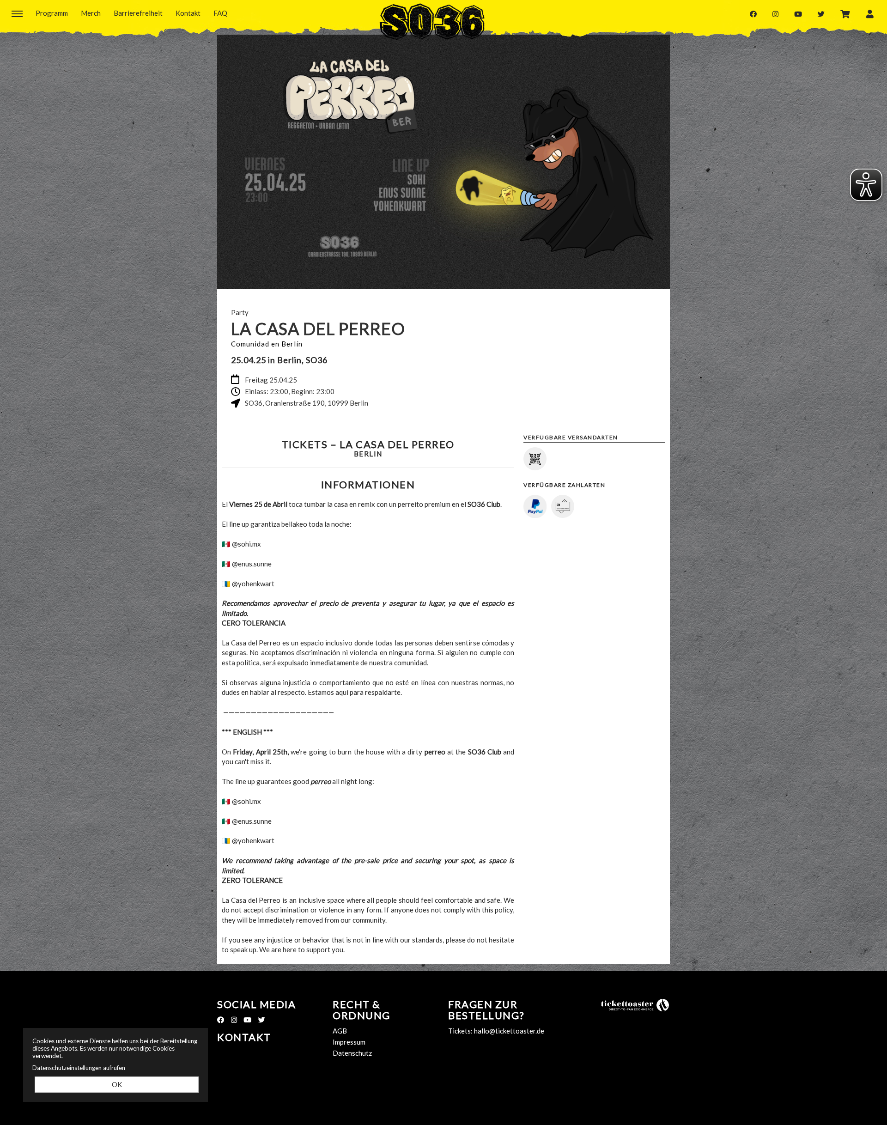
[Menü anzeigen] (17, 13)
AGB (340, 1031)
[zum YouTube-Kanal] (798, 13)
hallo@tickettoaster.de (509, 1031)
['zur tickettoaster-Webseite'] (635, 1004)
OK (117, 1084)
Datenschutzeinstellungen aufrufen (78, 1067)
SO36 (432, 21)
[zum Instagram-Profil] (775, 13)
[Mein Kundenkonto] (869, 13)
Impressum (349, 1042)
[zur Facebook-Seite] (753, 13)
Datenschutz (352, 1053)
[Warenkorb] (845, 13)
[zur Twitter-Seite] (821, 13)
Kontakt (244, 1037)
